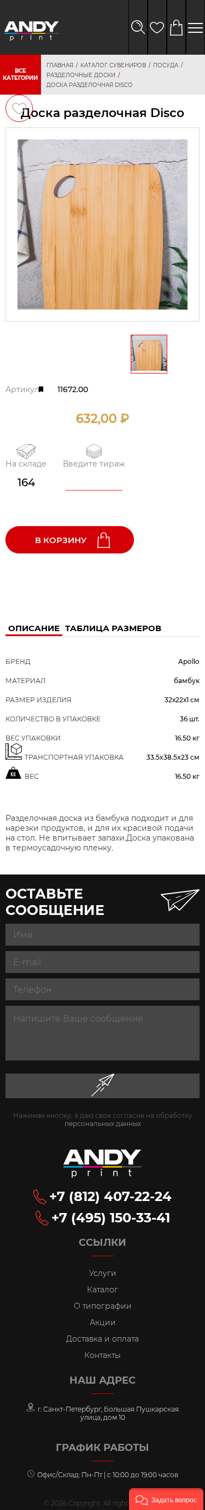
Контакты (102, 1355)
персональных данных (103, 1124)
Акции (103, 1322)
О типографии (103, 1306)
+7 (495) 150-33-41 (110, 1218)
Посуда (165, 65)
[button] (166, 1499)
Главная (59, 65)
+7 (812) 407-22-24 (110, 1196)
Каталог (102, 1290)
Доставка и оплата (102, 1339)
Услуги (102, 1273)
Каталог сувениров (113, 65)
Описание (34, 628)
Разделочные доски (80, 75)
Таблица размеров (113, 628)
